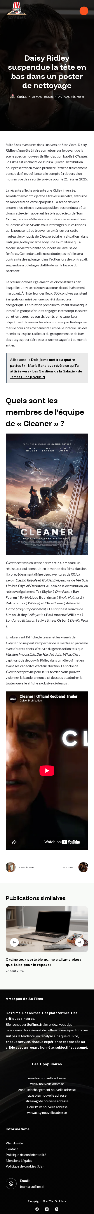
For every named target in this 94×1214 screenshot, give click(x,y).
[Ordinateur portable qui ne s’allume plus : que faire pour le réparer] (47, 929)
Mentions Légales (19, 1160)
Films (80, 96)
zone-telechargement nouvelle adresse (47, 1089)
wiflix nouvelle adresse (47, 1084)
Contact (12, 1149)
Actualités (66, 96)
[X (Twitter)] (47, 1209)
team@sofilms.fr (32, 1186)
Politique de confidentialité (26, 1154)
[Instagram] (56, 1209)
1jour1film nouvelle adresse (47, 1107)
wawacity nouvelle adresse (47, 1112)
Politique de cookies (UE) (25, 1166)
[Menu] (84, 11)
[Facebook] (37, 1209)
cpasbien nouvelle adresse (47, 1095)
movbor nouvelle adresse (47, 1078)
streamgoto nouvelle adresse (46, 1101)
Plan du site (14, 1143)
